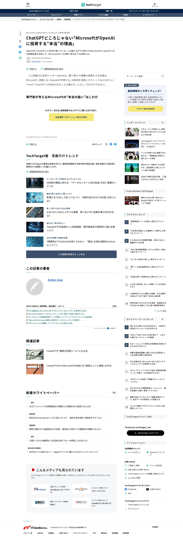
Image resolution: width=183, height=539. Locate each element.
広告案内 (51, 533)
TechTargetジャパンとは (39, 11)
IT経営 (125, 15)
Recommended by (100, 328)
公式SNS (40, 533)
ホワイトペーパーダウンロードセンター (144, 11)
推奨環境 (126, 533)
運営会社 (104, 533)
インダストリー (148, 15)
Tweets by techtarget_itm (138, 427)
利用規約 (155, 527)
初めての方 (74, 11)
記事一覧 (109, 11)
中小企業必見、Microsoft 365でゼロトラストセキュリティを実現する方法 (57, 310)
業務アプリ (78, 15)
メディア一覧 (27, 533)
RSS (94, 533)
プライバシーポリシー (80, 533)
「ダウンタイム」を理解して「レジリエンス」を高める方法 (50, 323)
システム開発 (103, 15)
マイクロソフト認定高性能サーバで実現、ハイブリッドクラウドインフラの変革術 (60, 317)
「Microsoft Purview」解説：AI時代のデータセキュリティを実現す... (54, 320)
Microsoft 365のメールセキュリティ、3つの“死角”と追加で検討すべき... (56, 314)
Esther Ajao (55, 280)
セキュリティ (56, 15)
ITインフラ (31, 15)
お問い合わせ (63, 533)
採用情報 (115, 533)
